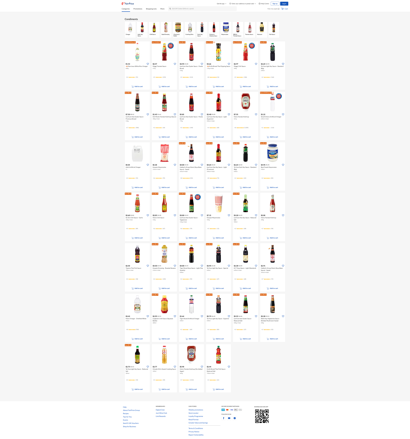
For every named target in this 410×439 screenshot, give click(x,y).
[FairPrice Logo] (128, 3)
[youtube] (229, 419)
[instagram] (235, 419)
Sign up (275, 3)
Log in (284, 3)
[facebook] (223, 419)
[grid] (205, 30)
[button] (279, 9)
